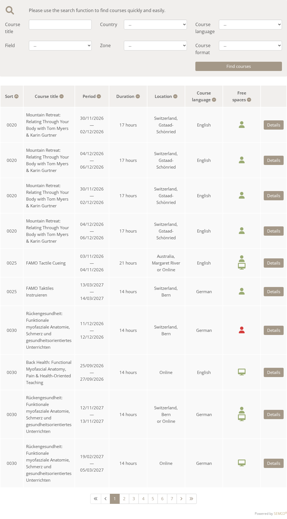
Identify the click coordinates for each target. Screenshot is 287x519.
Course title (12, 28)
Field (10, 45)
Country (107, 24)
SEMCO (280, 513)
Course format (202, 49)
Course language (203, 28)
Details (273, 125)
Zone (105, 45)
